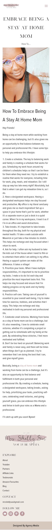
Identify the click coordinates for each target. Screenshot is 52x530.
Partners (6, 469)
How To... (26, 44)
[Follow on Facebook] (22, 513)
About (5, 460)
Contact (6, 491)
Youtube (6, 465)
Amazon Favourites (11, 482)
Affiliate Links (8, 473)
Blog (4, 486)
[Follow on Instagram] (10, 513)
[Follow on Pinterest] (16, 513)
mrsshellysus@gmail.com (13, 502)
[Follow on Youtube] (5, 513)
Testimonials (8, 478)
